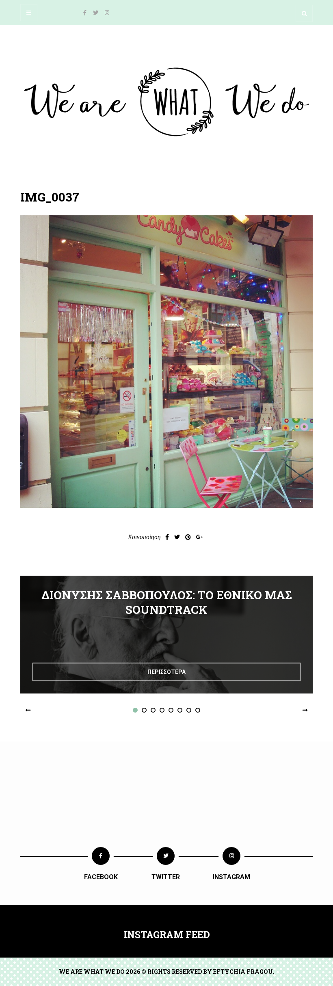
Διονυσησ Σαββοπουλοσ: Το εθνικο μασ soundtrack (166, 602)
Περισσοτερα (166, 672)
